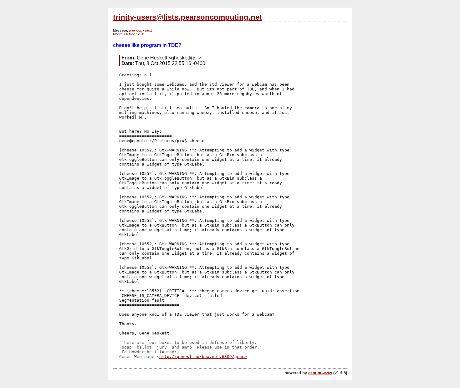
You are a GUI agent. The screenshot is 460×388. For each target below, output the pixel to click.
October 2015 (134, 34)
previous (135, 30)
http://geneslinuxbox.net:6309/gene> (203, 356)
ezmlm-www (320, 372)
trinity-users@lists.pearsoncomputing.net (187, 17)
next (148, 30)
